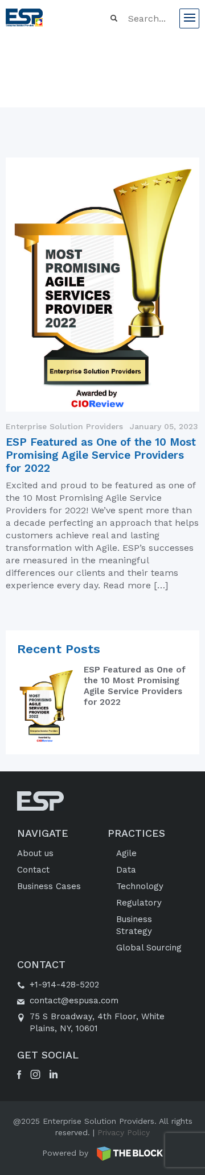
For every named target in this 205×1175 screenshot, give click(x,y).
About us (35, 853)
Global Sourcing (149, 948)
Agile (126, 853)
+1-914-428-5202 (64, 984)
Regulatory (139, 903)
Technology (139, 886)
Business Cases (49, 886)
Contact (33, 870)
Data (126, 870)
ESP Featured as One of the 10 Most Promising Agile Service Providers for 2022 (101, 455)
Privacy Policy (123, 1132)
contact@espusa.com (74, 1000)
